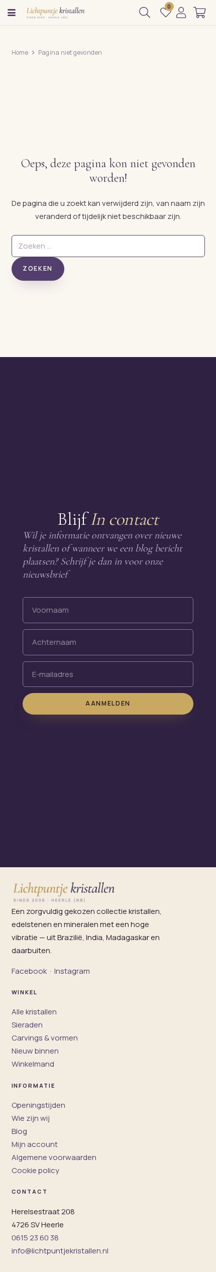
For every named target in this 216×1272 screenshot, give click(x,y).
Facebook (29, 971)
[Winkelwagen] (199, 12)
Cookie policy (35, 1170)
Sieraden (27, 1024)
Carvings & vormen (45, 1037)
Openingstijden (38, 1105)
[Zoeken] (144, 12)
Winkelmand (33, 1064)
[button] (12, 13)
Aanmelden (108, 703)
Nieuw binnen (35, 1051)
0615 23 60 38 (35, 1237)
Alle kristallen (34, 1011)
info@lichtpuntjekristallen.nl (60, 1250)
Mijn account (35, 1144)
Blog (19, 1131)
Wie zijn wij (31, 1118)
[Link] (181, 12)
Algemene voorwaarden (54, 1157)
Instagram (72, 971)
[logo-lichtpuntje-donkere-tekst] (56, 12)
